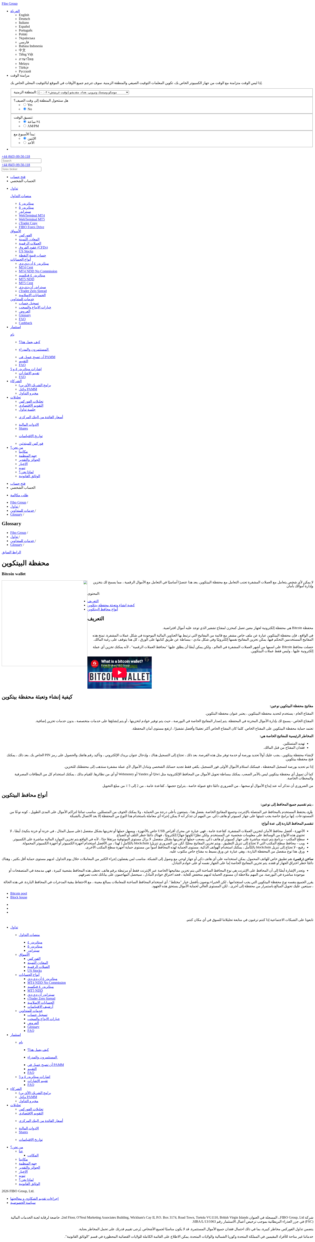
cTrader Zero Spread (33, 291)
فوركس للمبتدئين (31, 443)
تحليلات (15, 397)
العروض (24, 311)
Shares (23, 428)
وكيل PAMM (28, 389)
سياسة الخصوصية (23, 1202)
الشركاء (16, 381)
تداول (14, 188)
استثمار (15, 327)
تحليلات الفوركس (31, 401)
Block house (18, 897)
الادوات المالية (29, 424)
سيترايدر (25, 211)
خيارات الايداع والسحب (35, 307)
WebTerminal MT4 (32, 215)
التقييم (23, 361)
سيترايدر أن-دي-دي (32, 287)
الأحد (31, 143)
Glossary (25, 315)
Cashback (25, 323)
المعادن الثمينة (29, 239)
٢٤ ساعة (34, 122)
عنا (21, 1151)
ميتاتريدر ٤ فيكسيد (32, 275)
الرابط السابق (11, 552)
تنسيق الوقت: (23, 117)
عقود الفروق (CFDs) (33, 247)
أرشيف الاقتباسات (40, 1006)
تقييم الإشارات (29, 373)
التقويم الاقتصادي (31, 405)
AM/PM (33, 126)
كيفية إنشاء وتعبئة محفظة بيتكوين (111, 605)
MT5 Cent (26, 283)
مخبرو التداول (28, 393)
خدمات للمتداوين (22, 299)
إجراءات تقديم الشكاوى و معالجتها (34, 1198)
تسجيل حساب (29, 303)
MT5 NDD (26, 279)
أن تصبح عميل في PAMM (37, 357)
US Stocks (26, 251)
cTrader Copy (28, 223)
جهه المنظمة (28, 455)
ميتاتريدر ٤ (26, 203)
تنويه (22, 468)
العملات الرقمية (30, 243)
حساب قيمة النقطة (32, 255)
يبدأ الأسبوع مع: (24, 134)
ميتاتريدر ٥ (26, 207)
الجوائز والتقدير (29, 460)
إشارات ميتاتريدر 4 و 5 (26, 369)
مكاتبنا (23, 451)
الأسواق (15, 231)
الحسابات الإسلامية (32, 295)
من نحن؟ (16, 447)
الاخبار (23, 464)
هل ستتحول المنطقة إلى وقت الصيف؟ (41, 100)
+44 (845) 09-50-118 (16, 156)
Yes (29, 105)
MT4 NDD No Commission (38, 271)
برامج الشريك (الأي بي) (35, 385)
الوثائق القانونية (29, 476)
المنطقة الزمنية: (25, 92)
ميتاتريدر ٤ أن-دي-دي (34, 263)
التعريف (93, 601)
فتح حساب (18, 177)
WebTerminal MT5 (32, 219)
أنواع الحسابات (20, 259)
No (30, 109)
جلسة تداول (27, 409)
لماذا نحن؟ (26, 472)
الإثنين (32, 138)
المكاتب (33, 1155)
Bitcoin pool (18, 893)
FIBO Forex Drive (31, 227)
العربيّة (15, 11)
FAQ (22, 319)
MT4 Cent (26, 267)
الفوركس (25, 235)
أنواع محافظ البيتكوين (102, 609)
